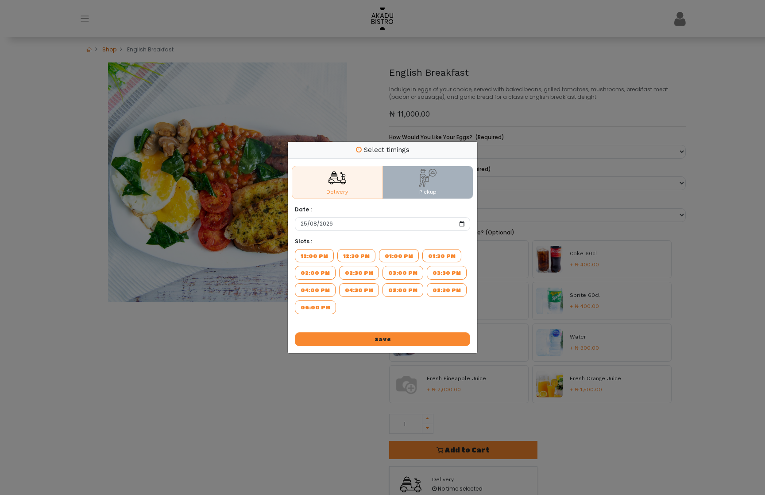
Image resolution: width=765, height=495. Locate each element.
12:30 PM (356, 256)
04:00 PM (315, 290)
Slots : (303, 241)
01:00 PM (399, 256)
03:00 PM (402, 272)
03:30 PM (447, 272)
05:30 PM (447, 290)
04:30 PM (359, 290)
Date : (303, 209)
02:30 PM (359, 272)
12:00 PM (314, 256)
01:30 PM (442, 256)
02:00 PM (315, 272)
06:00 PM (315, 307)
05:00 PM (402, 290)
